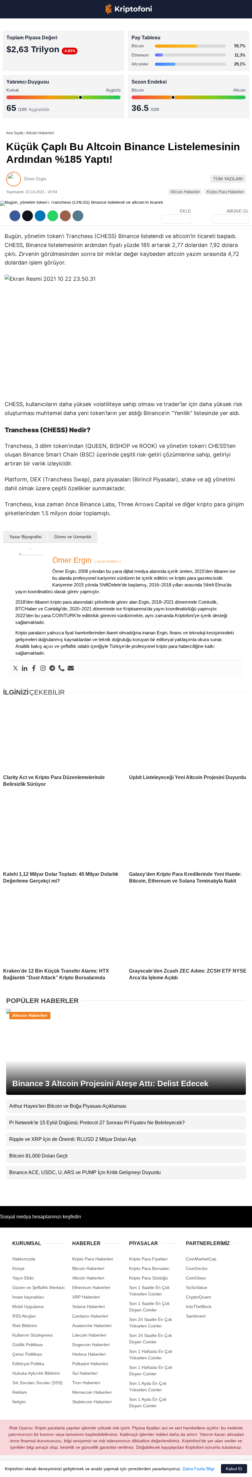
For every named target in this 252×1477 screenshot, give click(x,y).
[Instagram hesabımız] (59, 1467)
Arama (189, 29)
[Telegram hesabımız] (156, 1467)
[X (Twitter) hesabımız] (40, 1467)
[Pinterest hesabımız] (117, 1467)
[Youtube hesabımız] (78, 1467)
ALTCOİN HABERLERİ (30, 75)
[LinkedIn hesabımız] (137, 1467)
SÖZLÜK (17, 100)
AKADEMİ (18, 88)
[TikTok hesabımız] (98, 1467)
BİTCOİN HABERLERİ (29, 63)
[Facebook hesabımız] (20, 1467)
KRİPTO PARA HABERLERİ (35, 50)
